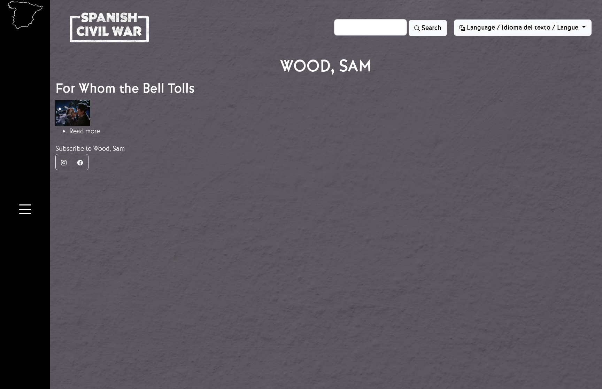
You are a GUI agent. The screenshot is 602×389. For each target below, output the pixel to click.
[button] (25, 211)
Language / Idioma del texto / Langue (522, 27)
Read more (84, 131)
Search (430, 28)
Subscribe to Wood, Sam (90, 148)
